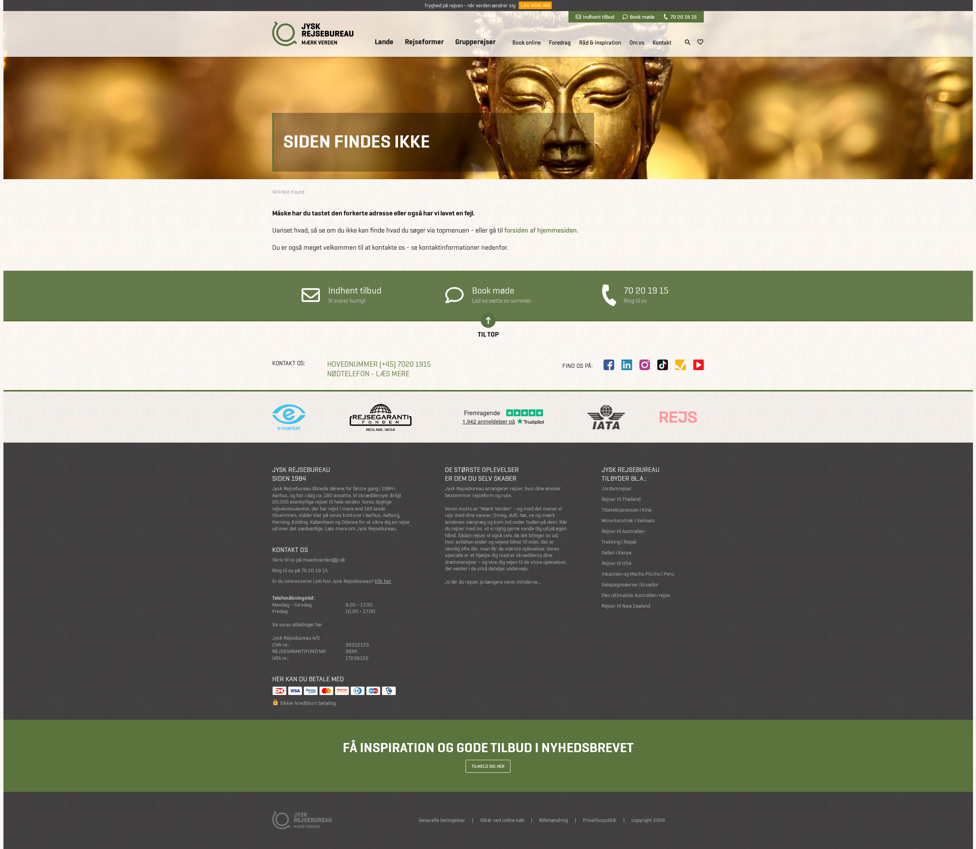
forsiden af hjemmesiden (540, 230)
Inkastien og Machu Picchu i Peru (638, 574)
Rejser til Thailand (621, 499)
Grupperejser (475, 42)
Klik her (383, 581)
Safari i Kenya (616, 552)
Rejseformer (424, 42)
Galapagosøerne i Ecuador (630, 584)
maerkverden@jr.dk (324, 560)
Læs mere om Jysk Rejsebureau (360, 528)
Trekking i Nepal (619, 542)
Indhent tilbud (598, 16)
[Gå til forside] (312, 33)
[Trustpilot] (680, 365)
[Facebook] (609, 365)
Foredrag (560, 43)
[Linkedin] (626, 365)
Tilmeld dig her (488, 766)
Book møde (642, 16)
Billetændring (553, 820)
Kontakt (662, 43)
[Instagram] (644, 365)
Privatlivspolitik (599, 820)
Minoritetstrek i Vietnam (628, 520)
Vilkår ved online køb (502, 820)
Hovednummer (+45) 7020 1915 (379, 364)
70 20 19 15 (683, 16)
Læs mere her (535, 5)
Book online (526, 43)
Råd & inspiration (600, 43)
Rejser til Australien (623, 531)
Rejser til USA (616, 563)
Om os (636, 43)
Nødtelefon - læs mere (368, 374)
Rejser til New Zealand (626, 606)
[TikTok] (662, 365)
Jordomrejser (617, 488)
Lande (384, 42)
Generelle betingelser (442, 820)
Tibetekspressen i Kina (627, 510)
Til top (488, 334)
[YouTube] (698, 365)
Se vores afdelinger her (297, 624)
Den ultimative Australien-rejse (636, 595)
